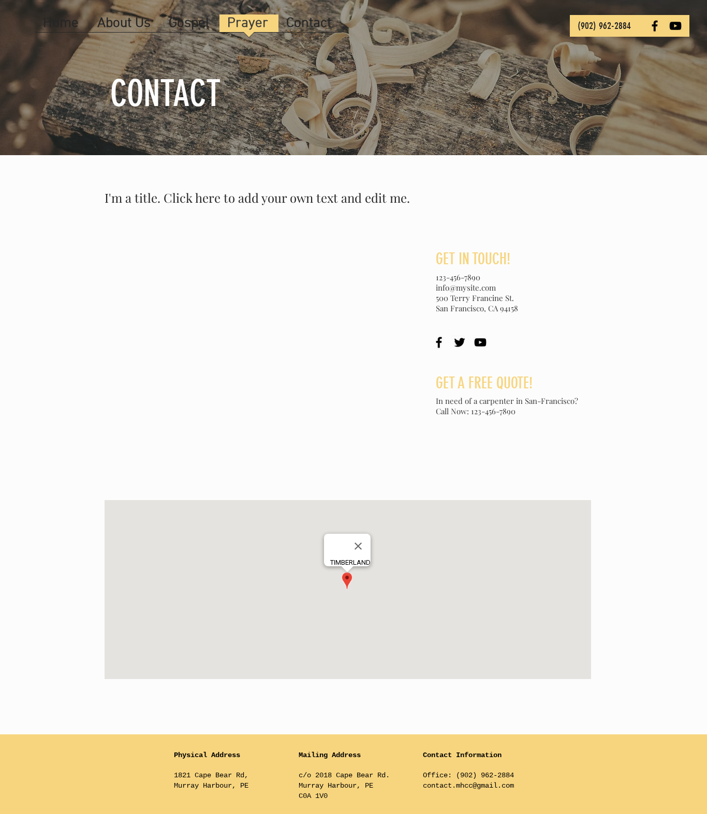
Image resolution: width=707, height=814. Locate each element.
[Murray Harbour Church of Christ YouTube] (675, 26)
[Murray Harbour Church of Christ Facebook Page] (654, 26)
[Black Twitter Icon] (459, 342)
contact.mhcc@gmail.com (468, 785)
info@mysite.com (466, 287)
